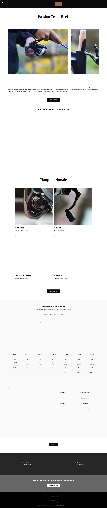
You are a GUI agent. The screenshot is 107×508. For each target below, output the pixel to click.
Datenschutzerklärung (53, 502)
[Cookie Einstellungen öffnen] (3, 506)
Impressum (53, 500)
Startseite (48, 12)
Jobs (53, 503)
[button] (53, 100)
